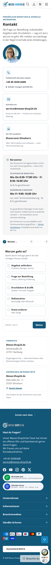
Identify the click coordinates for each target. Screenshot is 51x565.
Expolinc (22, 487)
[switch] (44, 560)
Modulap (31, 487)
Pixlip (36, 487)
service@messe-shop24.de (17, 462)
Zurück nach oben (24, 415)
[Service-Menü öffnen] (44, 539)
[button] (40, 4)
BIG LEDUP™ (14, 487)
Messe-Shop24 (15, 558)
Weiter (39, 325)
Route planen (15, 388)
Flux (27, 487)
